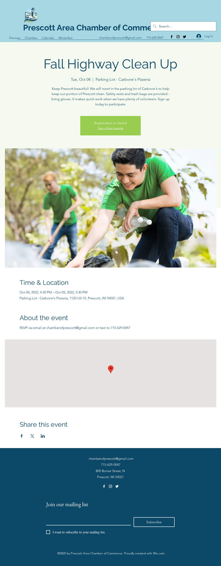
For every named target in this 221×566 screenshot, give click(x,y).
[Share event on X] (32, 436)
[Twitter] (184, 37)
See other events (110, 128)
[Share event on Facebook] (22, 436)
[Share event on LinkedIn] (43, 436)
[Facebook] (171, 37)
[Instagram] (178, 37)
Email (51, 513)
